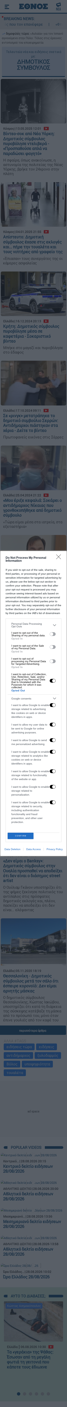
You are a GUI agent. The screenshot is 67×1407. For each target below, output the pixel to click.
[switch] (53, 634)
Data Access (33, 849)
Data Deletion (12, 849)
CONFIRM (20, 836)
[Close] (59, 558)
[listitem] (33, 625)
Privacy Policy (55, 849)
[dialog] (33, 703)
